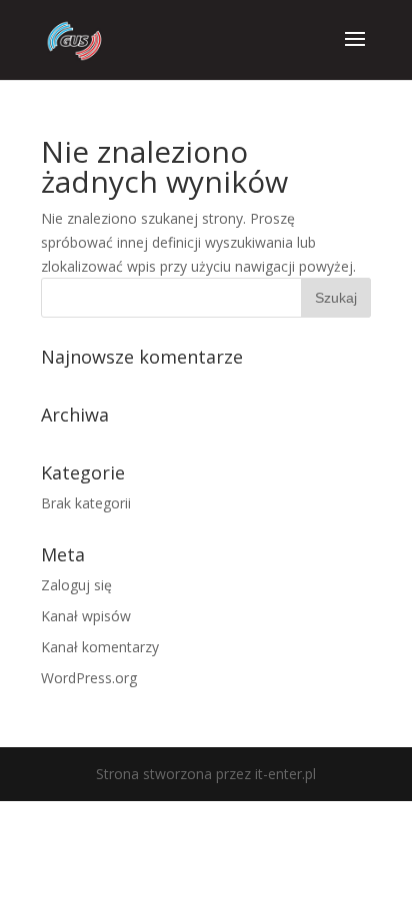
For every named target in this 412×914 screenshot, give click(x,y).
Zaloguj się (76, 584)
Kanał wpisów (86, 615)
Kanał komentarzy (100, 646)
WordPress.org (89, 677)
